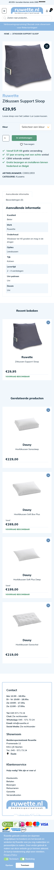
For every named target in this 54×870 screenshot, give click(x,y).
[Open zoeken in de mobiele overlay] (27, 18)
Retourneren (12, 788)
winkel (45, 155)
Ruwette (10, 96)
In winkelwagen (24, 138)
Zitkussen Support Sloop (27, 362)
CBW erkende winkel (18, 159)
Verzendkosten (13, 795)
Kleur (5, 127)
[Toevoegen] (48, 322)
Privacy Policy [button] (10, 855)
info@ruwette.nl (17, 723)
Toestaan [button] (25, 865)
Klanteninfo (12, 778)
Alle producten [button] (4, 10)
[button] (47, 46)
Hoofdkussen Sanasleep (27, 449)
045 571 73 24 (15, 713)
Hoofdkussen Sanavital (27, 645)
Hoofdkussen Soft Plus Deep (27, 580)
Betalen (10, 782)
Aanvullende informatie (17, 194)
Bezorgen (11, 785)
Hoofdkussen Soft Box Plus (27, 514)
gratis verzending (32, 151)
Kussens (20, 177)
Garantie (10, 792)
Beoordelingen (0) (14, 200)
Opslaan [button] (9, 865)
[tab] (17, 194)
